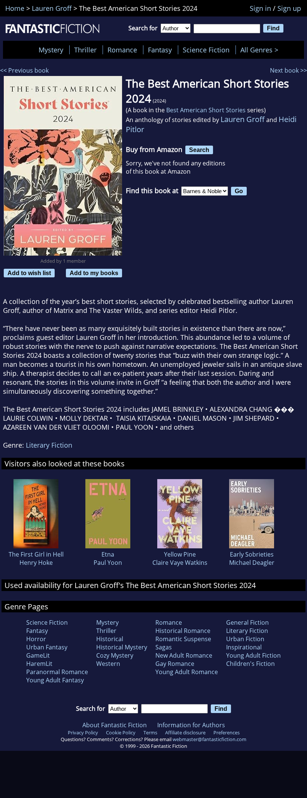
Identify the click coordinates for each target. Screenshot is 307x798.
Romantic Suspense (183, 639)
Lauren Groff (243, 119)
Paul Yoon (108, 562)
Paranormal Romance (57, 672)
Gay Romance (174, 664)
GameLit (38, 655)
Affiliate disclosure (185, 732)
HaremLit (39, 664)
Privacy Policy (83, 732)
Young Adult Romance (186, 672)
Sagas (163, 647)
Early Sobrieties (252, 554)
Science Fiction (206, 49)
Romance (122, 49)
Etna (107, 554)
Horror (36, 639)
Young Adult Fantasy (55, 680)
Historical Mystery (121, 647)
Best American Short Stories (206, 110)
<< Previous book (24, 70)
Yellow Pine (180, 554)
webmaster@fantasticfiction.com (209, 739)
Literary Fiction (49, 445)
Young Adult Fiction (253, 655)
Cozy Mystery (114, 655)
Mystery (51, 49)
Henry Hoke (36, 562)
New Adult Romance (183, 655)
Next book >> (288, 70)
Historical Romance (182, 631)
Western (108, 664)
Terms (150, 732)
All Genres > (261, 49)
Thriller (85, 49)
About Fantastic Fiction (114, 725)
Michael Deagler (251, 562)
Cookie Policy (121, 732)
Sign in (260, 8)
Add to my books (94, 272)
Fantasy (160, 49)
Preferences (226, 732)
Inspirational (244, 647)
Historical (109, 639)
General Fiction (247, 622)
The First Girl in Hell (36, 554)
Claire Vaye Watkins (179, 562)
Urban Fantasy (46, 647)
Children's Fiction (250, 664)
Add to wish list (29, 272)
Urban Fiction (245, 639)
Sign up (289, 8)
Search (199, 149)
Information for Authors (191, 725)
